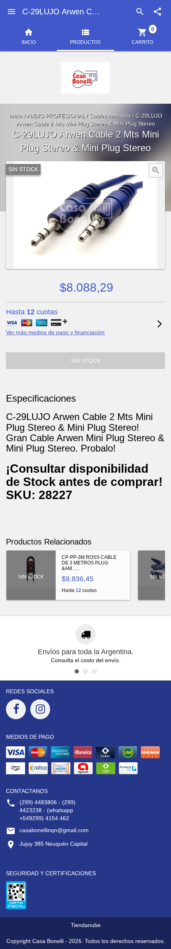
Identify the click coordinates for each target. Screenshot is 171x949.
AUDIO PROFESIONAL (56, 115)
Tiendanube (86, 925)
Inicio (15, 115)
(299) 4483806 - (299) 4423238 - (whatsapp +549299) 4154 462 (47, 810)
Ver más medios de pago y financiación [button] (55, 332)
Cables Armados (110, 115)
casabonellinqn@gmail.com (54, 830)
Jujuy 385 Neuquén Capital (53, 843)
